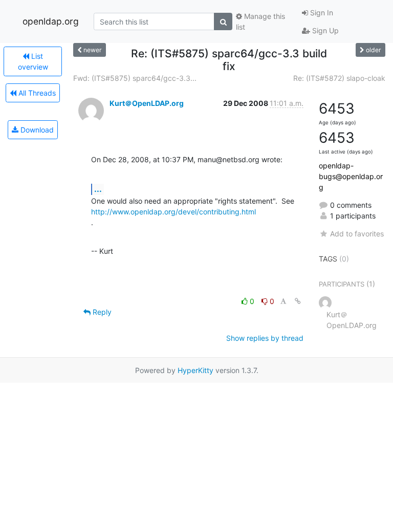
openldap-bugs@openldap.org (351, 176)
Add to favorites (357, 233)
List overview (33, 61)
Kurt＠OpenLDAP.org (147, 103)
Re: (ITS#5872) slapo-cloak (339, 78)
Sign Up (324, 30)
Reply (101, 312)
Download (36, 129)
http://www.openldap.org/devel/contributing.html (173, 211)
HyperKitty (195, 370)
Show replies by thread (264, 338)
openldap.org (51, 21)
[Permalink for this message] (297, 301)
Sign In (320, 12)
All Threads (36, 93)
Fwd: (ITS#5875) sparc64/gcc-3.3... (134, 78)
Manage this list (260, 21)
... (98, 189)
